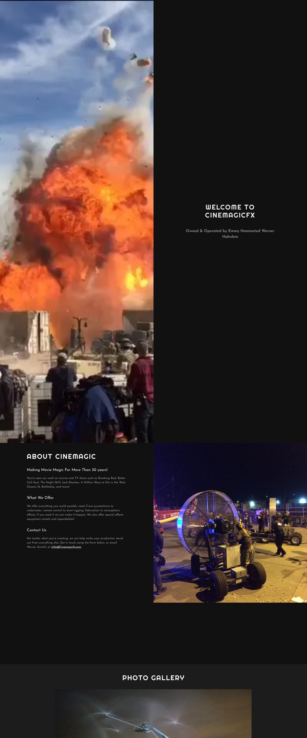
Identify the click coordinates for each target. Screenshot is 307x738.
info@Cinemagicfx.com (66, 547)
